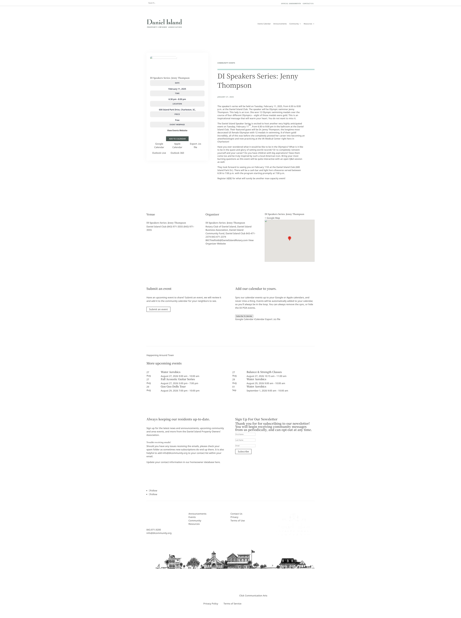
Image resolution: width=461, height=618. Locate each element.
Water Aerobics (170, 372)
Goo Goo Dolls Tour (173, 386)
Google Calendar (244, 319)
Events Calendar (264, 24)
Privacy (234, 517)
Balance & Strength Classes (264, 372)
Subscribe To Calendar (244, 316)
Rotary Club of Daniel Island (221, 226)
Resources (308, 24)
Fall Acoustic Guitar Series (178, 379)
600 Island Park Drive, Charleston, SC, (177, 109)
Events (192, 517)
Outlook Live (159, 152)
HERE (229, 178)
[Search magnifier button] (206, 3)
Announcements (280, 24)
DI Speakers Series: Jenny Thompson (170, 77)
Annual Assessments (291, 3)
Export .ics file (272, 319)
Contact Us (308, 3)
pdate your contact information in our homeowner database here (184, 462)
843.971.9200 (153, 529)
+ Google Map (272, 217)
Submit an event (158, 309)
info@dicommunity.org (159, 533)
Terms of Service (232, 603)
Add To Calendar (177, 139)
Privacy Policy (210, 603)
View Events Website (177, 130)
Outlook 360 (177, 152)
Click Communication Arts (253, 595)
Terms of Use (237, 520)
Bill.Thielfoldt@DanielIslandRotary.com (227, 240)
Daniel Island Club (156, 226)
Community (294, 24)
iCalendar (259, 319)
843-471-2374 (218, 236)
